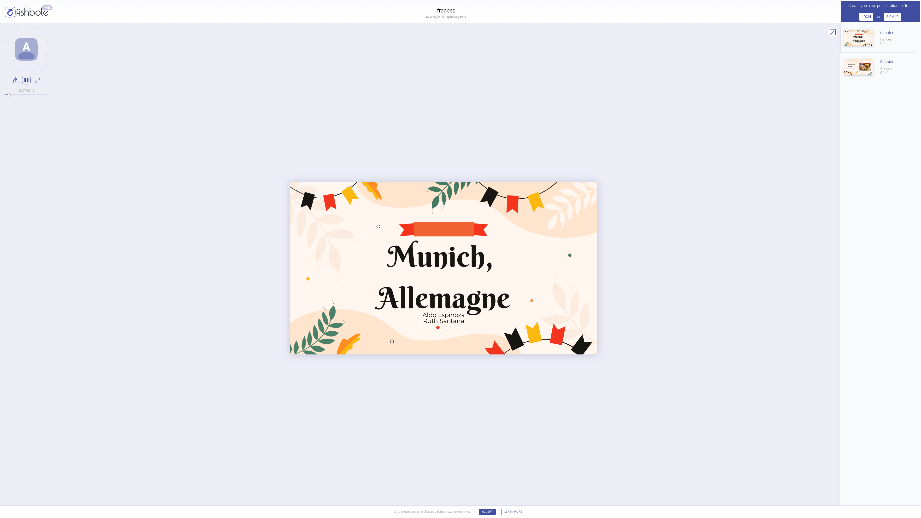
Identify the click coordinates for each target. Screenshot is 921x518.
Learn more (513, 511)
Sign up (892, 17)
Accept (487, 511)
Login (866, 17)
